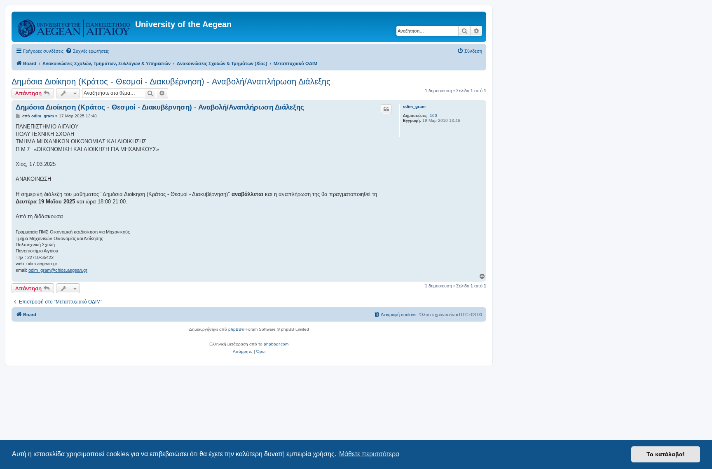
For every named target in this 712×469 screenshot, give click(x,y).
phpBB (234, 329)
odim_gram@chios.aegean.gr (57, 270)
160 (433, 115)
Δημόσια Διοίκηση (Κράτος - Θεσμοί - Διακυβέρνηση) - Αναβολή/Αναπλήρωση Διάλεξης (171, 81)
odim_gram (414, 106)
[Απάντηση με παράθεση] (386, 109)
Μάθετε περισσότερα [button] (369, 453)
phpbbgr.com (276, 344)
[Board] (74, 27)
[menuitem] (87, 51)
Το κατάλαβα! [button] (665, 454)
